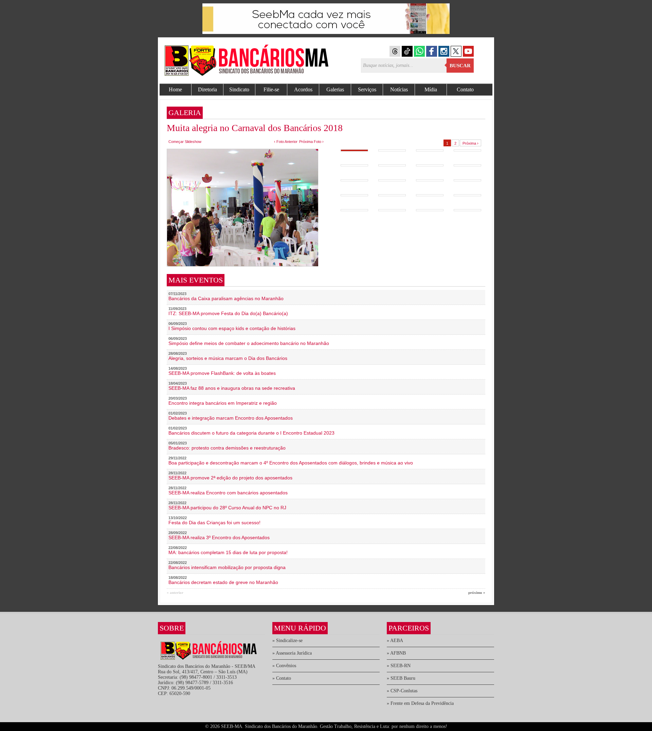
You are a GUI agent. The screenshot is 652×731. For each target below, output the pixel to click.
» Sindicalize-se (287, 640)
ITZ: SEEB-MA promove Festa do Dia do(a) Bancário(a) (228, 313)
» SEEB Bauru (401, 678)
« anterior (175, 592)
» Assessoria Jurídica (292, 653)
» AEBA (395, 640)
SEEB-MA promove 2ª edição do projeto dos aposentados (230, 477)
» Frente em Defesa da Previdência (420, 703)
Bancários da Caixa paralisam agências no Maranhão (226, 298)
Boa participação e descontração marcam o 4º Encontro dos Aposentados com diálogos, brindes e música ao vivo (290, 462)
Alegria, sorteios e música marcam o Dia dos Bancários (227, 358)
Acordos (303, 89)
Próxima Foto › (311, 142)
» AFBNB (396, 653)
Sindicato (239, 89)
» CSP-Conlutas (402, 690)
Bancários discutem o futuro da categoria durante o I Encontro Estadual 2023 (251, 433)
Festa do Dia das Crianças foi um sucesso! (214, 522)
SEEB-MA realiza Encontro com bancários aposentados (228, 492)
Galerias (335, 89)
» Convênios (284, 665)
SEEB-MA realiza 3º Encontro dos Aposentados (219, 537)
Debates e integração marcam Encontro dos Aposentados (230, 418)
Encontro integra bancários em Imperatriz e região (222, 403)
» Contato (281, 678)
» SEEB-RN (399, 665)
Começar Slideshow (184, 142)
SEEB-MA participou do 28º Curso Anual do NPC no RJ (227, 507)
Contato (465, 89)
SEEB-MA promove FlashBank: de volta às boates (222, 373)
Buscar (460, 65)
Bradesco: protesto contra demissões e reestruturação (227, 448)
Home (175, 89)
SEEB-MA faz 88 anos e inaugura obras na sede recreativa (231, 388)
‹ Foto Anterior (285, 142)
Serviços (367, 89)
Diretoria (207, 89)
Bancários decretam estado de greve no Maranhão (223, 582)
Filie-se (271, 89)
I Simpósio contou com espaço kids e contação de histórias (231, 328)
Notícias (399, 89)
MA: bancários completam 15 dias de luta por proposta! (228, 552)
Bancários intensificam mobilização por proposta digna (227, 567)
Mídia (430, 89)
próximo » (476, 592)
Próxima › (470, 143)
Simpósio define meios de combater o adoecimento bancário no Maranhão (248, 343)
